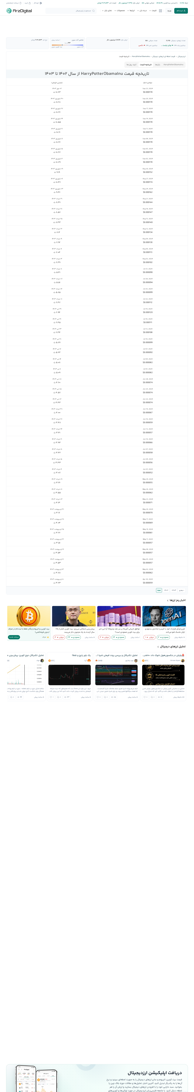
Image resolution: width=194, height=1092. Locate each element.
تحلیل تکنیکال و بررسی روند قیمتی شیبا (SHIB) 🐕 (116, 655)
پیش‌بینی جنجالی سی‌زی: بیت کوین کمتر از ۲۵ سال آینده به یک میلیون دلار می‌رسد (75, 630)
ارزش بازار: (135, 3)
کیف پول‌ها (131, 64)
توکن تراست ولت (165, 45)
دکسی (140, 45)
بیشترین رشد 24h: (179, 45)
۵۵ (146, 40)
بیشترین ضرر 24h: (151, 45)
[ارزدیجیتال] (19, 11)
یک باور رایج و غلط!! (81, 655)
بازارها (157, 64)
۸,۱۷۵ (168, 40)
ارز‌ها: (186, 3)
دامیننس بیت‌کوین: (170, 3)
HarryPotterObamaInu (173, 64)
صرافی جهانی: (149, 3)
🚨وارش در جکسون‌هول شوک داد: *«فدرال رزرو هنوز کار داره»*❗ (163, 655)
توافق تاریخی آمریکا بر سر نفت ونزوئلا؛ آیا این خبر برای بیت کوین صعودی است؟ (119, 630)
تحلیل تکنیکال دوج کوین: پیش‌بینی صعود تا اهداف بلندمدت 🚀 (23, 655)
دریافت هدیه (14, 637)
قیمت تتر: (112, 3)
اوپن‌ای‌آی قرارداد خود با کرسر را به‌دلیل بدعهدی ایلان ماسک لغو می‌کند (165, 630)
